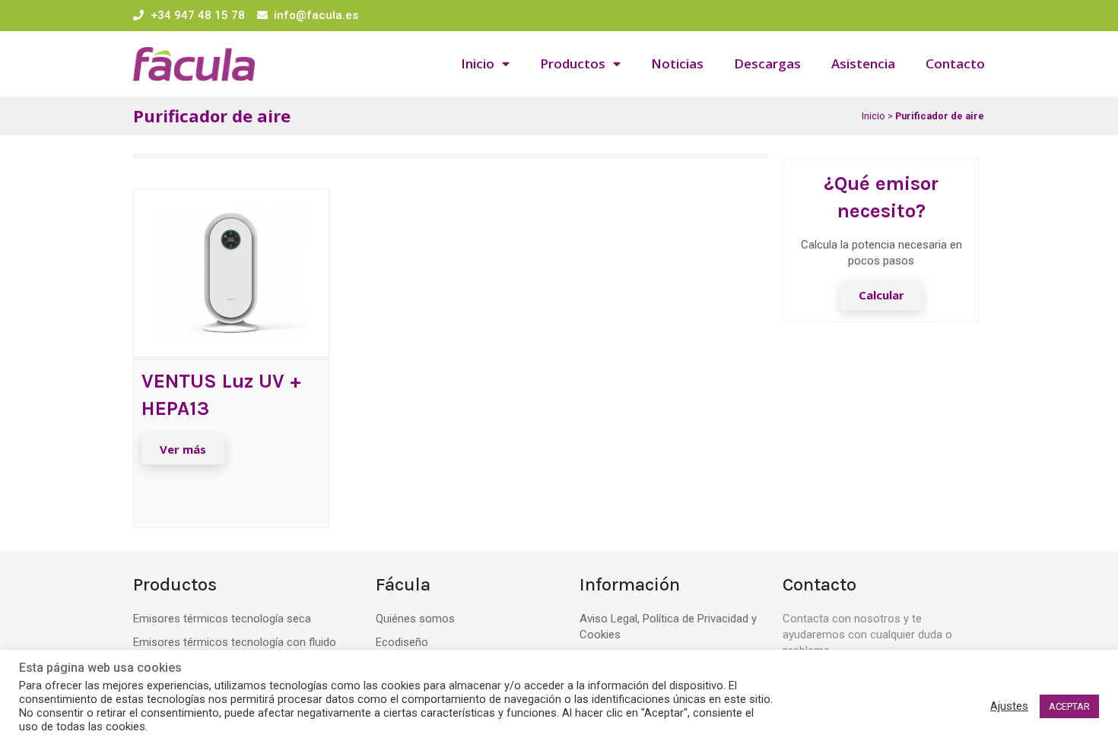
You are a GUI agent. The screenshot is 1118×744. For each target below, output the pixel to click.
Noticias (677, 63)
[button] (182, 449)
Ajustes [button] (1009, 706)
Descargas (767, 63)
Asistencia (863, 63)
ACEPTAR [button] (1069, 706)
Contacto (955, 63)
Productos (572, 63)
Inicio (477, 63)
